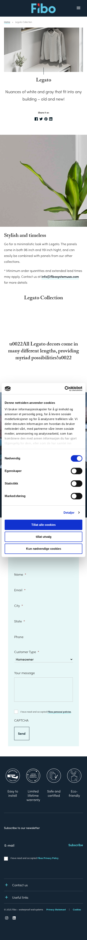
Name (20, 574)
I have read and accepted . (46, 711)
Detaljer (69, 512)
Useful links (20, 897)
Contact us (20, 885)
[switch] (76, 471)
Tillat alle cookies (43, 524)
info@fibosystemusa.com (60, 276)
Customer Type (26, 652)
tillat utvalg (43, 536)
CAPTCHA (21, 720)
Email (19, 590)
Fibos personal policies (59, 711)
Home (7, 22)
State (19, 621)
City (18, 605)
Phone (18, 637)
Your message (24, 673)
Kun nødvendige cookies (43, 548)
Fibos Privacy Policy (47, 858)
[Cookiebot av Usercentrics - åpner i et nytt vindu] (64, 388)
